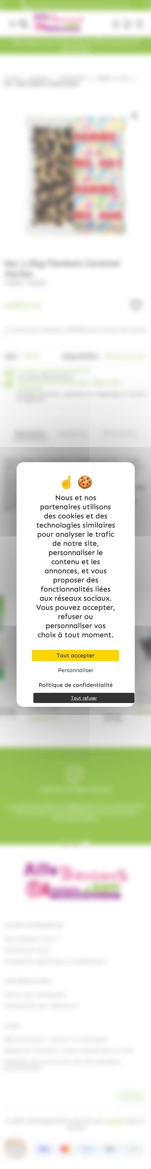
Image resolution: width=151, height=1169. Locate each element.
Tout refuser (84, 698)
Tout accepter (75, 655)
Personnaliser (75, 670)
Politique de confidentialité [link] (76, 685)
